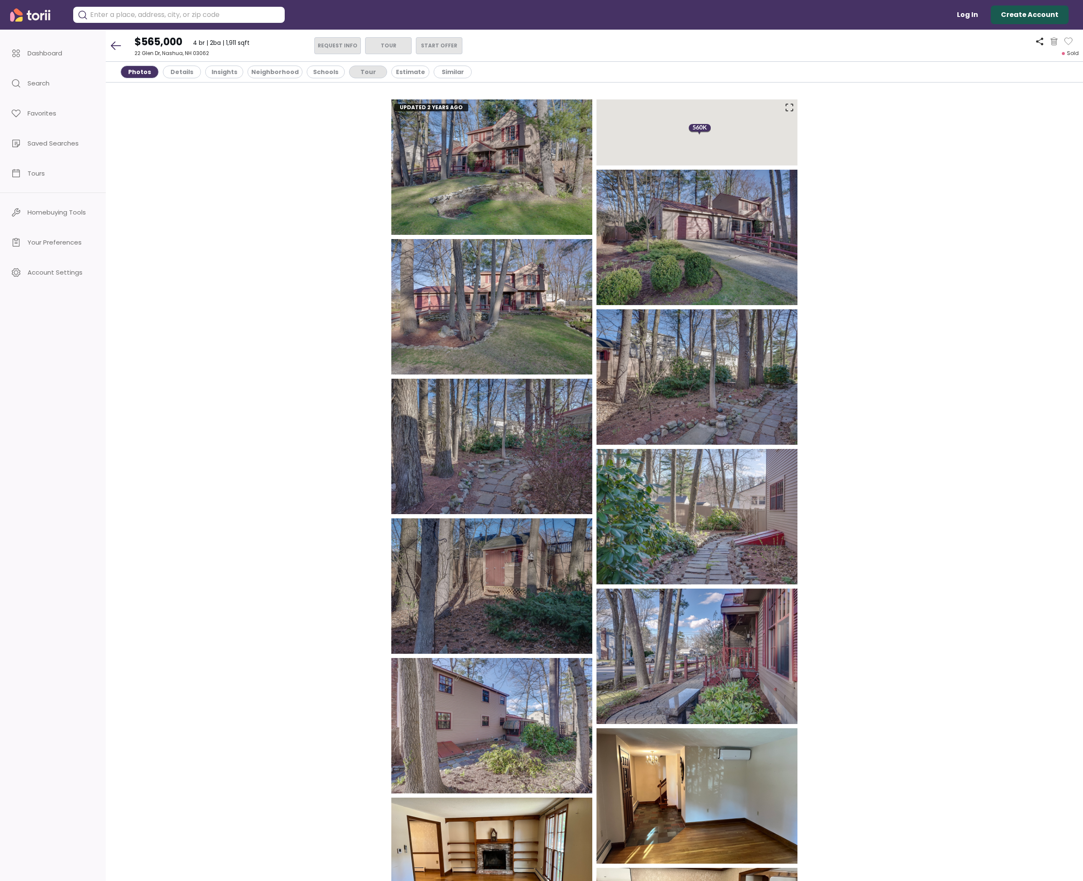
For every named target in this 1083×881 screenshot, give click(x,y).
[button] (53, 53)
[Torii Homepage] (36, 15)
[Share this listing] (1040, 41)
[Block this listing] (1054, 41)
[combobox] (185, 15)
